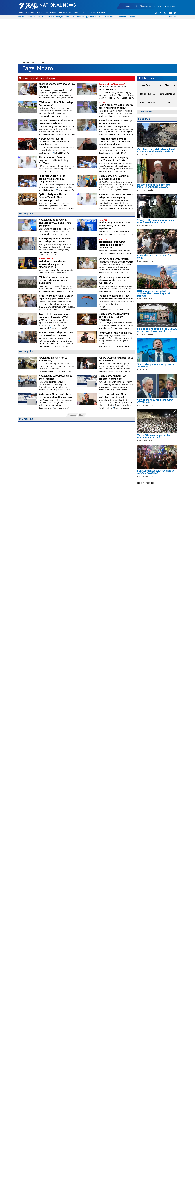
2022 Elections (167, 85)
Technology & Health (86, 17)
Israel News (51, 13)
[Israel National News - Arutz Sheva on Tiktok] (175, 13)
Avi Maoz (147, 85)
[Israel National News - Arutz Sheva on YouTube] (170, 13)
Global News (65, 13)
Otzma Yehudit (147, 102)
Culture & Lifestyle (54, 17)
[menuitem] (21, 13)
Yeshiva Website (107, 17)
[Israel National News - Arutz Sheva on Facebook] (161, 13)
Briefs (40, 13)
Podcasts (70, 17)
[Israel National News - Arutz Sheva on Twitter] (156, 13)
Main (21, 13)
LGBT (167, 102)
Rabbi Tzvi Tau (147, 94)
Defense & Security (97, 13)
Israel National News (26, 62)
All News (30, 13)
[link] (157, 151)
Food (40, 17)
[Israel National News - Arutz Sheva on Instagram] (165, 13)
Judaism (31, 17)
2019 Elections (167, 94)
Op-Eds (21, 17)
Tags (37, 62)
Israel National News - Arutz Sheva (40, 7)
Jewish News (80, 13)
